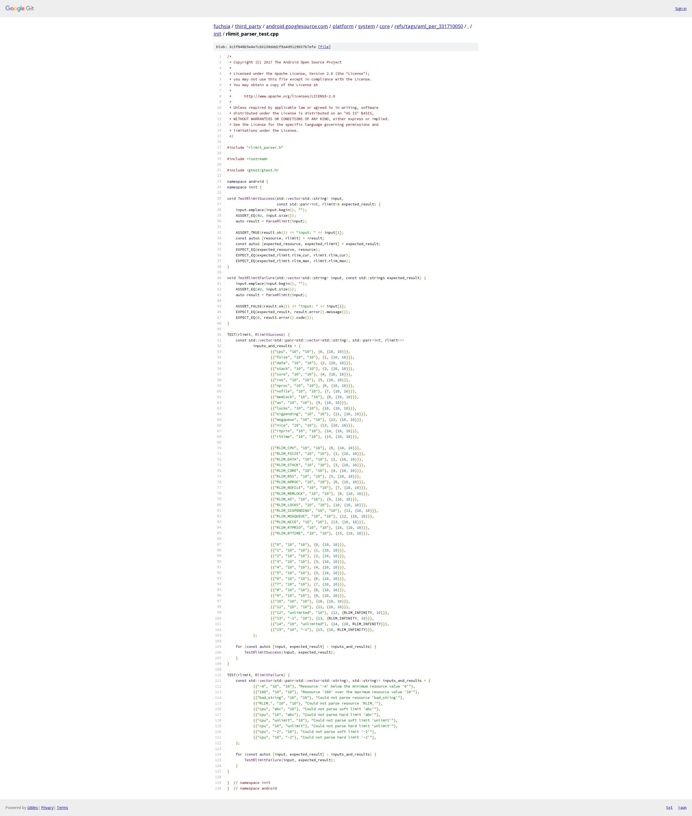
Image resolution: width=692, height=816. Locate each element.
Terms (62, 807)
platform (343, 26)
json (682, 807)
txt (669, 807)
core (385, 26)
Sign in (681, 8)
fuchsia (222, 26)
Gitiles (32, 807)
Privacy (47, 807)
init (217, 34)
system (366, 26)
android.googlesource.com (297, 26)
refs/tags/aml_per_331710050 (428, 26)
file (324, 47)
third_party (248, 26)
